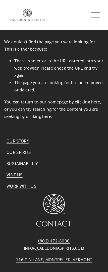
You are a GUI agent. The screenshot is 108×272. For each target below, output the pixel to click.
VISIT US (15, 175)
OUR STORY (18, 141)
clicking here (87, 102)
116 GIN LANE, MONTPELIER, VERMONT (54, 259)
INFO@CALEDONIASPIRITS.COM (54, 248)
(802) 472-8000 (54, 241)
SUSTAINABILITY (22, 163)
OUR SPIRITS (19, 152)
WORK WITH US (21, 186)
